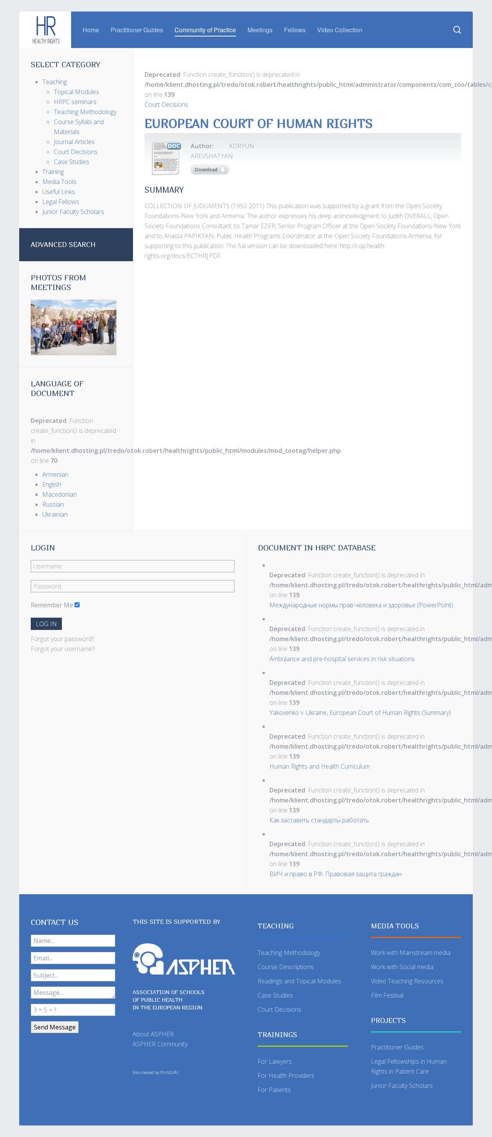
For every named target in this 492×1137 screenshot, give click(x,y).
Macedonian (59, 494)
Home (91, 29)
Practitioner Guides (137, 29)
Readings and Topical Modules (299, 981)
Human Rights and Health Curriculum (319, 766)
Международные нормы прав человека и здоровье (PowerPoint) (361, 605)
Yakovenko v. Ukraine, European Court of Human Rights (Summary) (360, 712)
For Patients (274, 1090)
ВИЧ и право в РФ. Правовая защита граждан (335, 874)
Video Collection (339, 29)
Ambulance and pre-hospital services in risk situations (342, 659)
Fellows (295, 29)
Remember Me (52, 605)
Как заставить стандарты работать (319, 820)
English (51, 484)
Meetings (260, 29)
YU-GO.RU (169, 1072)
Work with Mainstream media (410, 952)
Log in (46, 624)
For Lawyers (275, 1061)
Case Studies (275, 995)
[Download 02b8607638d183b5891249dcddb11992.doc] (165, 158)
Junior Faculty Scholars (402, 1085)
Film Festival (387, 995)
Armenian (55, 474)
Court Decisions (166, 104)
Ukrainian (55, 514)
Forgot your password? (62, 639)
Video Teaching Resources (407, 981)
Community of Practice (205, 29)
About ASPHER (153, 1034)
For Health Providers (286, 1075)
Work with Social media (402, 967)
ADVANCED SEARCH (63, 244)
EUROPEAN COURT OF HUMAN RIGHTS (259, 123)
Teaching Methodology (289, 952)
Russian (53, 504)
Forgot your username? (63, 649)
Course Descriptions (286, 967)
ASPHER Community (160, 1044)
